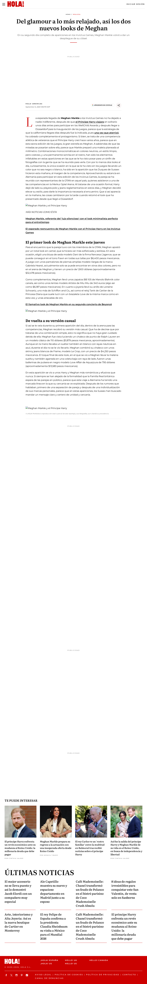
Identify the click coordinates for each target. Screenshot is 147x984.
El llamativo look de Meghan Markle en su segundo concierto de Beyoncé (69, 304)
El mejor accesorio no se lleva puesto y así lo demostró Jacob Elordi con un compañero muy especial (18, 891)
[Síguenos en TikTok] (27, 975)
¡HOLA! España (49, 960)
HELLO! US (71, 963)
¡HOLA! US (46, 963)
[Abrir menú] (3, 4)
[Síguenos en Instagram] (17, 975)
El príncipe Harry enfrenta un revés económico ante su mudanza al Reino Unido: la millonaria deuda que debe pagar (20, 848)
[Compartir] (118, 105)
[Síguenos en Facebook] (6, 975)
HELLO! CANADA (98, 960)
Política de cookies (69, 975)
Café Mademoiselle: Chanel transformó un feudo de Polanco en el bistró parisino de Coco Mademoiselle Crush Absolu (90, 893)
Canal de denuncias (49, 978)
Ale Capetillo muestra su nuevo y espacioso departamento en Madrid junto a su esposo (53, 891)
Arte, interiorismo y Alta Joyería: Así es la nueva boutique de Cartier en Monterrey (19, 922)
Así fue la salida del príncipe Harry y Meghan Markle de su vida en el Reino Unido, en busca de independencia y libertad (126, 848)
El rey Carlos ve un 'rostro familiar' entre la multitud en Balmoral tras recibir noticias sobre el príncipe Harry (90, 848)
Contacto (129, 975)
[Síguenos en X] (11, 975)
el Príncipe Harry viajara (90, 121)
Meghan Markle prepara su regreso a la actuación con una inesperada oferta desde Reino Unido (55, 846)
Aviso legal (43, 975)
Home (68, 14)
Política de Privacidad (102, 975)
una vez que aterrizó (106, 132)
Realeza (77, 14)
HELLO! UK (71, 960)
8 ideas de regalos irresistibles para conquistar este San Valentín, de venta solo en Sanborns (124, 889)
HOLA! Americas (34, 104)
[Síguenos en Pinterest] (22, 975)
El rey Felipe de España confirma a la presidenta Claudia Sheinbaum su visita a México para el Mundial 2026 (54, 926)
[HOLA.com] (21, 961)
